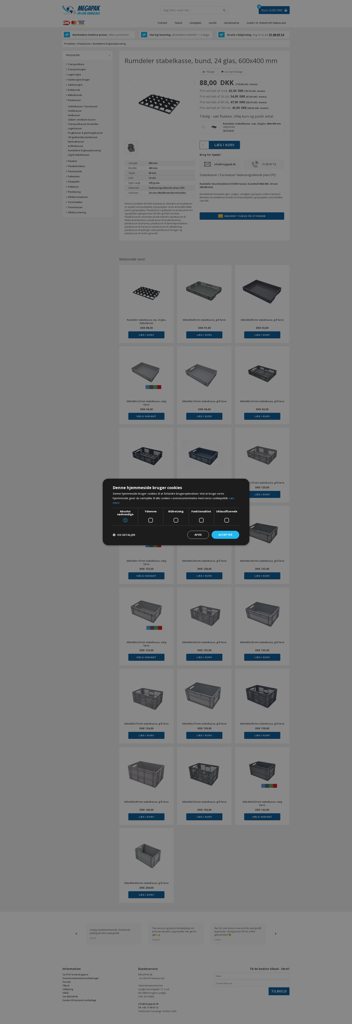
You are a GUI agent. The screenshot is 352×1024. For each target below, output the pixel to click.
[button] (124, 534)
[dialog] (176, 512)
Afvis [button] (198, 534)
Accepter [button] (225, 534)
